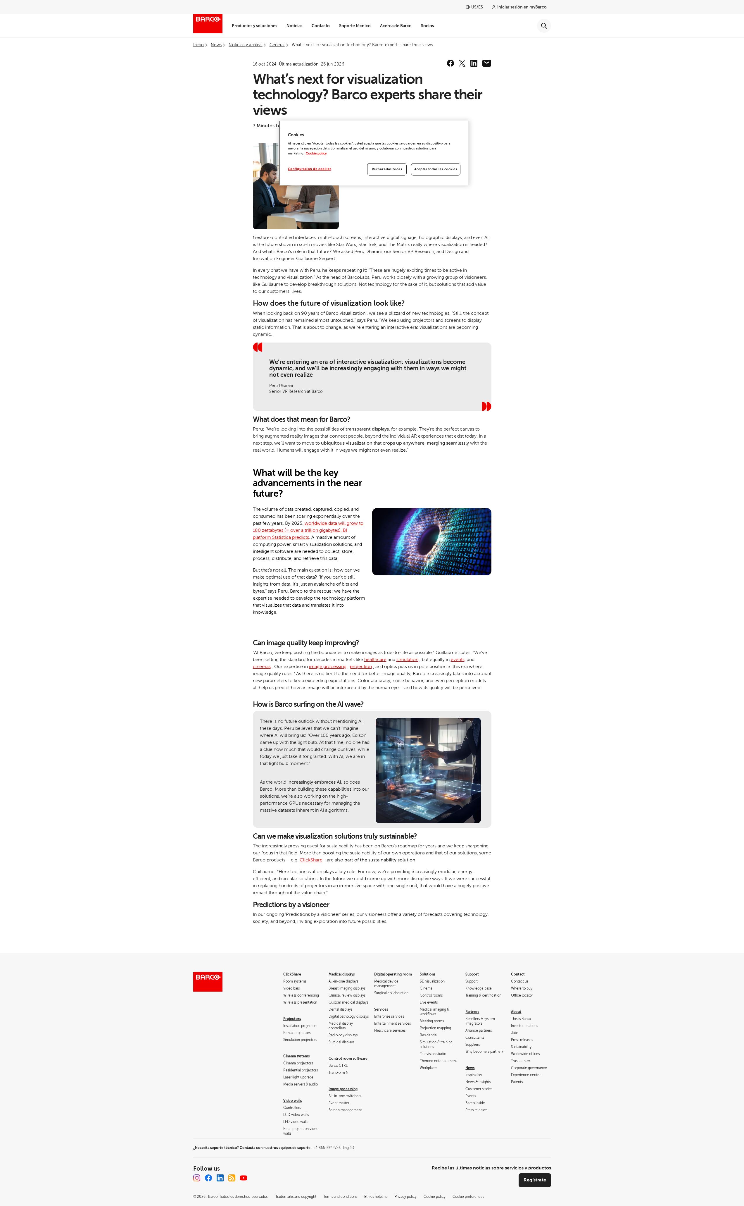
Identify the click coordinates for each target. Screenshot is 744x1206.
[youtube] (243, 1177)
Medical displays (342, 974)
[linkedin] (473, 63)
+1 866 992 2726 (334, 1148)
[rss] (231, 1177)
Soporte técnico (355, 25)
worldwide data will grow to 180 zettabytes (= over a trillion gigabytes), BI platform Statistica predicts (308, 530)
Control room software (348, 1059)
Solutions (427, 974)
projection (361, 666)
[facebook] (450, 63)
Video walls (292, 1101)
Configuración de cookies (310, 169)
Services (381, 1009)
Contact (518, 974)
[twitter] (462, 63)
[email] (486, 63)
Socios (427, 25)
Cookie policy (316, 153)
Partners (472, 1012)
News (469, 1068)
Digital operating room (393, 974)
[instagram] (196, 1177)
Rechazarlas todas (387, 169)
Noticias (294, 25)
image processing (327, 666)
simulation (407, 659)
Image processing (343, 1089)
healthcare (375, 659)
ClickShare (311, 860)
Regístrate (535, 1180)
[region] (374, 153)
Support (472, 974)
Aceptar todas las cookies (435, 169)
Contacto (321, 25)
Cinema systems (296, 1056)
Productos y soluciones (254, 25)
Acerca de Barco (396, 25)
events (458, 659)
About (516, 1012)
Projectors (292, 1019)
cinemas (262, 666)
